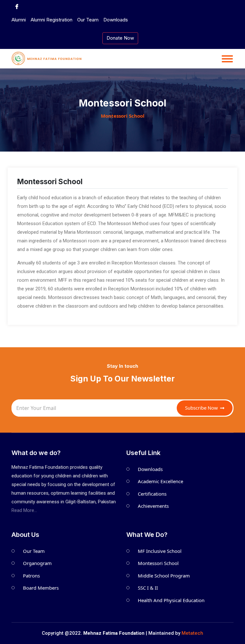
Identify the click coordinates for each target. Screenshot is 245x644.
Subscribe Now (202, 407)
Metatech (192, 633)
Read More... (24, 510)
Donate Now (120, 38)
